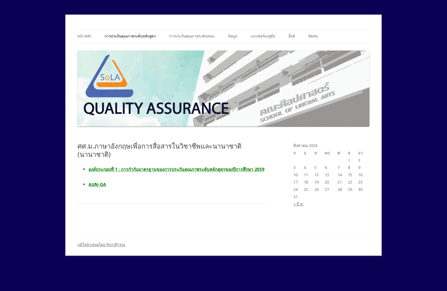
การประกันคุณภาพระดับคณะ (192, 36)
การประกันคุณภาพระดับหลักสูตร (130, 36)
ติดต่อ (313, 36)
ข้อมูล (232, 36)
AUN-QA (97, 184)
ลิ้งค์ (292, 36)
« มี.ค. (298, 204)
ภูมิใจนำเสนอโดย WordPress (101, 244)
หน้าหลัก (84, 36)
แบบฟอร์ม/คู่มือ (263, 36)
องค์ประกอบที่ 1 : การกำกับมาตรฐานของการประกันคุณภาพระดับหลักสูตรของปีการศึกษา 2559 (176, 169)
